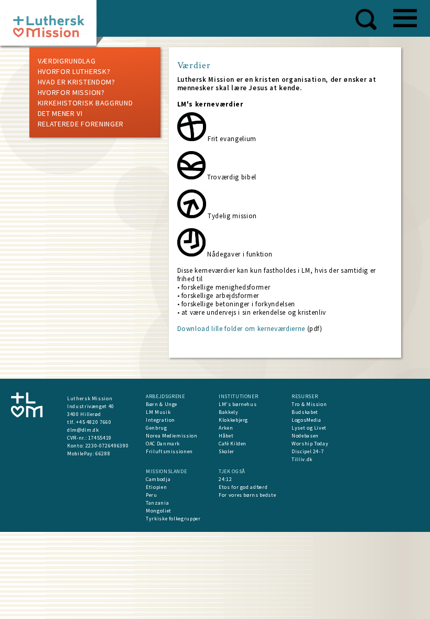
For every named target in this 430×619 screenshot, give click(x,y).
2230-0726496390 (107, 445)
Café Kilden (232, 443)
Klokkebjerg (233, 420)
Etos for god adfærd (243, 487)
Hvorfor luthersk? (74, 71)
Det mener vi (60, 113)
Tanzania (157, 502)
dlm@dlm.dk (83, 429)
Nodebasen (305, 435)
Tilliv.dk (302, 459)
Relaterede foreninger (81, 124)
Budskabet (305, 412)
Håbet (226, 435)
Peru (151, 495)
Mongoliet (158, 510)
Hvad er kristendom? (76, 82)
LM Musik (158, 412)
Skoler (226, 451)
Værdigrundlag (67, 61)
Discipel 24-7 (308, 451)
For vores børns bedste (247, 495)
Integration (160, 420)
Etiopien (156, 487)
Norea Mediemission (172, 435)
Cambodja (158, 479)
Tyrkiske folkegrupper (173, 518)
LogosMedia (306, 420)
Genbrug (156, 427)
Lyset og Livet (309, 427)
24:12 (225, 479)
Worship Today (310, 443)
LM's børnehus (237, 404)
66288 (102, 453)
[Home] (52, 26)
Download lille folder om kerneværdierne (241, 328)
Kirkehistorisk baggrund (85, 103)
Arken (226, 427)
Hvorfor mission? (71, 92)
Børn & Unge (161, 404)
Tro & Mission (309, 404)
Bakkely (229, 412)
